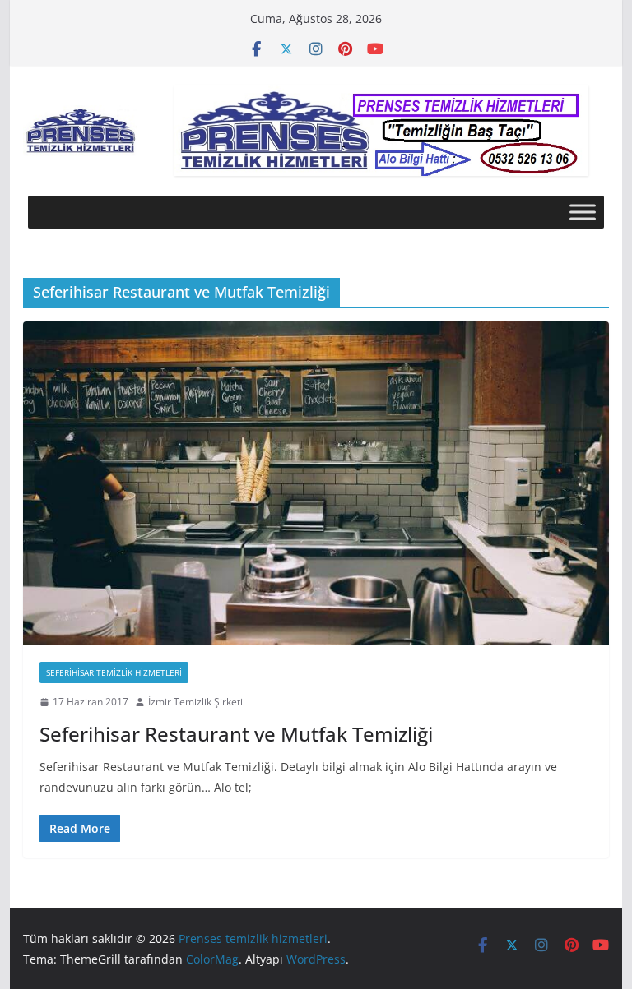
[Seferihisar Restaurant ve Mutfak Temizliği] (316, 483)
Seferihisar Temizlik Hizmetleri (114, 672)
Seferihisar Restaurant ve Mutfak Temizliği (236, 733)
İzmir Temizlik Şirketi (195, 702)
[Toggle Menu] (582, 212)
